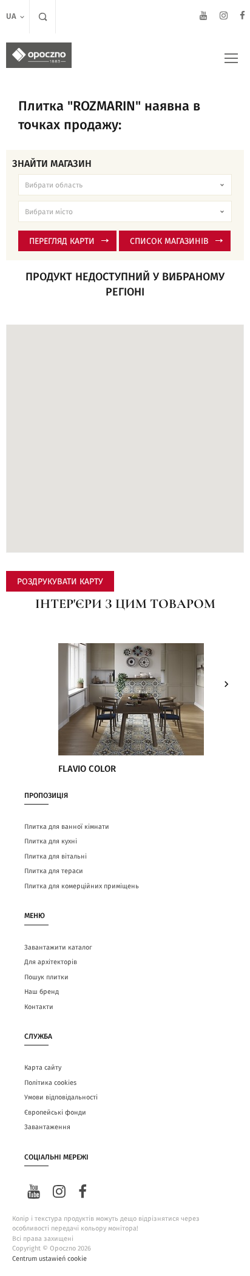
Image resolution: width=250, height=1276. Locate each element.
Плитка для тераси (53, 871)
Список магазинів (169, 241)
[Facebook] (242, 17)
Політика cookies (50, 1082)
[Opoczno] (39, 55)
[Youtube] (203, 17)
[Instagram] (223, 17)
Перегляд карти (62, 241)
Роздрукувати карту (60, 582)
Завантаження (47, 1127)
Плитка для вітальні (55, 856)
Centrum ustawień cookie (49, 1258)
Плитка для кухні (50, 841)
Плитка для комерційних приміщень (81, 886)
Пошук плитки (46, 977)
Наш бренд (41, 991)
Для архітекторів (50, 962)
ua (11, 17)
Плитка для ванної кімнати (66, 826)
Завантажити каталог (58, 947)
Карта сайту (42, 1067)
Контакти (38, 1007)
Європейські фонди (55, 1112)
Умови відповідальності (61, 1097)
